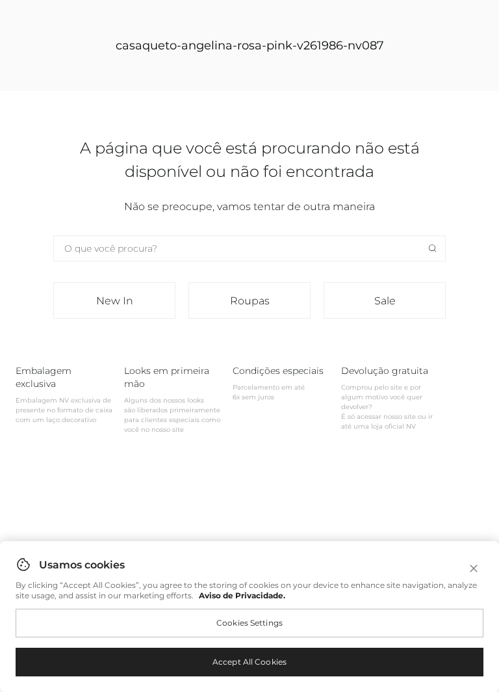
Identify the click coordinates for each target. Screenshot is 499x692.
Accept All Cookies (249, 662)
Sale (385, 301)
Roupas (250, 301)
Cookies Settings (249, 623)
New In (114, 301)
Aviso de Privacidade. (242, 595)
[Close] (473, 568)
